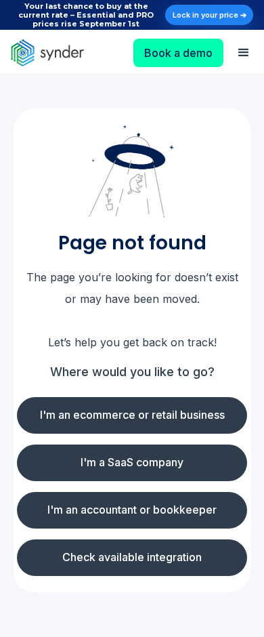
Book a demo (178, 53)
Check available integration (132, 557)
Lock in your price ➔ (209, 15)
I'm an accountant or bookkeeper (132, 509)
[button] (243, 53)
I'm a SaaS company (132, 462)
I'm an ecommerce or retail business (132, 415)
